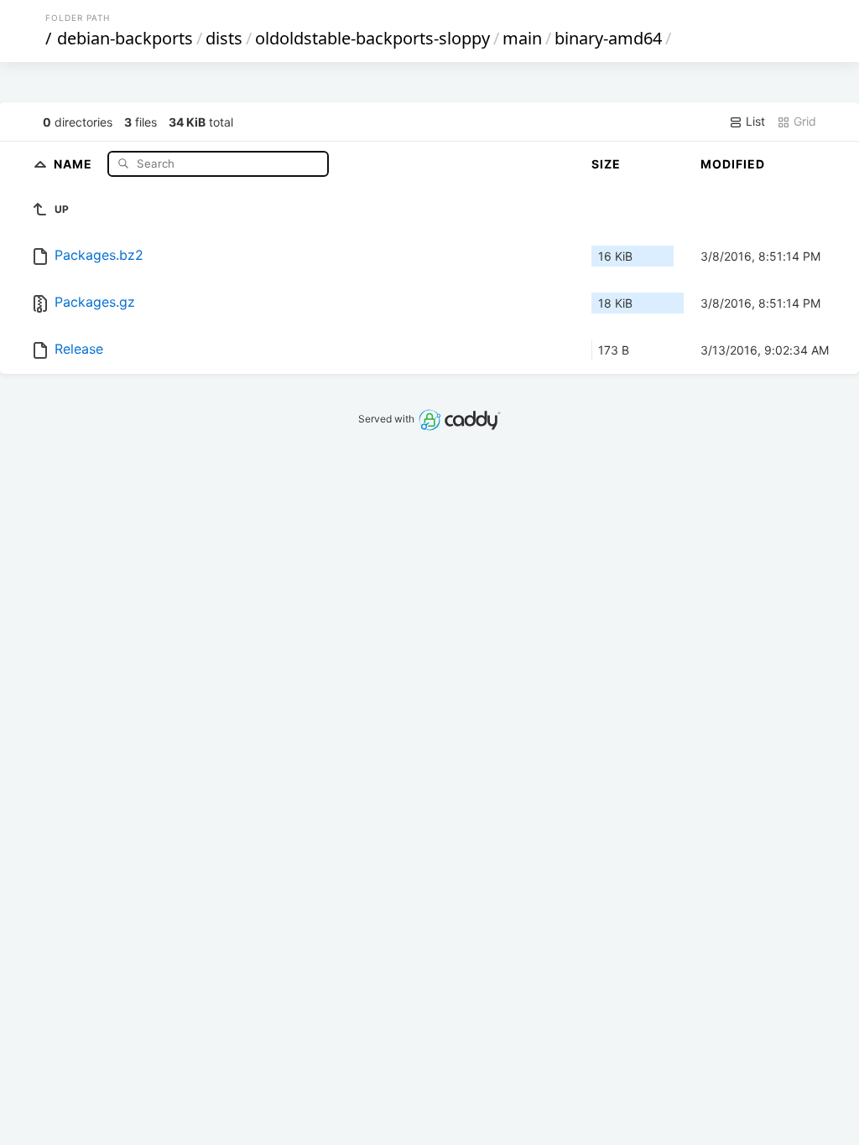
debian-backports (125, 38)
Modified (732, 164)
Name (75, 163)
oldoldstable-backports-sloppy (372, 38)
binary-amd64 (608, 38)
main (522, 38)
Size (606, 164)
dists (224, 38)
